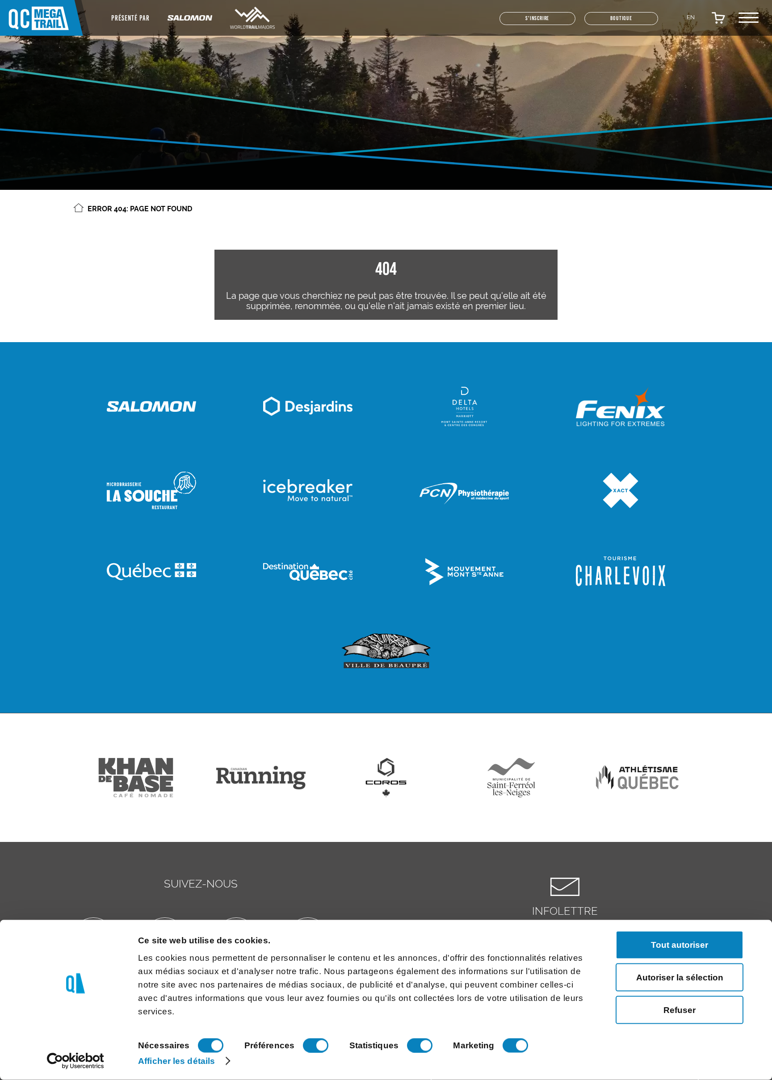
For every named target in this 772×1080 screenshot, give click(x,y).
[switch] (315, 1045)
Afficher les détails (176, 1060)
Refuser (679, 1009)
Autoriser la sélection (679, 977)
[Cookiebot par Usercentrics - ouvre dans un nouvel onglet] (76, 1061)
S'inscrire (507, 22)
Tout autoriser (679, 944)
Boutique (612, 22)
